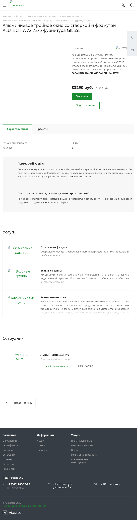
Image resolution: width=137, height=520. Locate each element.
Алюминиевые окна (53, 297)
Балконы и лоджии (82, 445)
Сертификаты (10, 445)
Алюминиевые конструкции (79, 461)
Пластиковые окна (81, 440)
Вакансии (8, 464)
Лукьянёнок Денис (54, 355)
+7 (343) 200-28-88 (18, 484)
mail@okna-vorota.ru (56, 366)
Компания (9, 435)
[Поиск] (132, 5)
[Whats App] (131, 503)
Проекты (42, 129)
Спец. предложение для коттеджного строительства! (53, 193)
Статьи (41, 445)
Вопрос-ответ (44, 450)
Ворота (75, 450)
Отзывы (7, 459)
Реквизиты (9, 468)
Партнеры (9, 450)
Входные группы (51, 270)
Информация (45, 435)
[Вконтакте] (123, 503)
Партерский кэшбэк (31, 163)
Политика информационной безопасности (25, 505)
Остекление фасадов (53, 247)
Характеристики (17, 129)
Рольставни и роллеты (84, 454)
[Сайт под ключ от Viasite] (12, 512)
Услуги (75, 435)
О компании (10, 440)
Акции (40, 440)
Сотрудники (9, 454)
